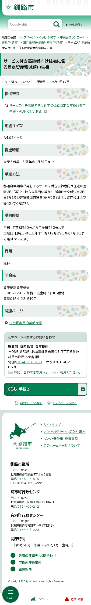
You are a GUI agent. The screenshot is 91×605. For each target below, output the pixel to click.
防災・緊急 (76, 599)
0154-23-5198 (29, 362)
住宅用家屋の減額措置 (25, 323)
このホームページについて (62, 445)
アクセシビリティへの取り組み (64, 431)
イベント (43, 599)
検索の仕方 (76, 24)
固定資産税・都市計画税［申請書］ (43, 42)
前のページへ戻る (31, 403)
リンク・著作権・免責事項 (61, 438)
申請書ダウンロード (72, 37)
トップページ (27, 37)
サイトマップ (52, 424)
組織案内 (25, 569)
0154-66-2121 (29, 506)
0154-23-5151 (29, 478)
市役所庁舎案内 (30, 562)
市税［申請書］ (10, 42)
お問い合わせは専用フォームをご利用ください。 (47, 372)
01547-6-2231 (29, 529)
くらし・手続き (47, 37)
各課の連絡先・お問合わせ (37, 555)
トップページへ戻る (65, 403)
